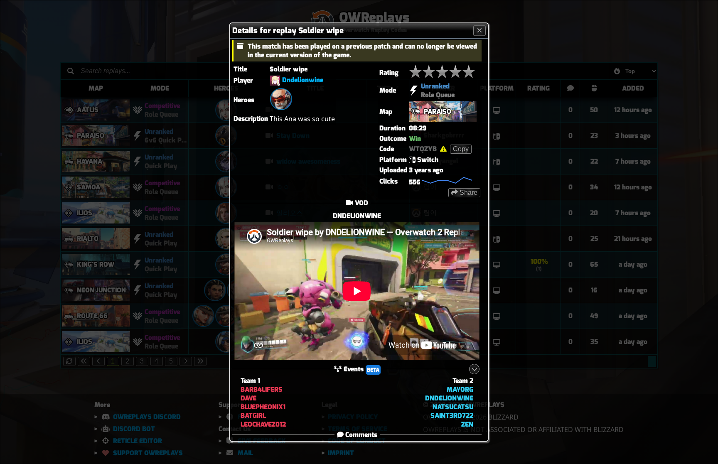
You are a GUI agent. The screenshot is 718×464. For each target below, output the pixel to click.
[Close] (479, 30)
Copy (461, 148)
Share (467, 192)
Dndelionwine (302, 80)
